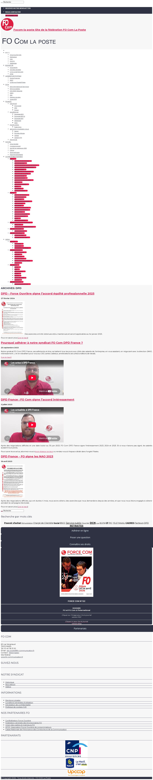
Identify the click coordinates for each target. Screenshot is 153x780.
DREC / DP (17, 224)
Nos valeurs (10, 684)
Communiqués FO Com (21, 284)
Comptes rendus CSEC (20, 237)
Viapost (16, 135)
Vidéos (8, 687)
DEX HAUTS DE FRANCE (21, 161)
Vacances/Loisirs (14, 152)
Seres (15, 123)
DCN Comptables (15, 89)
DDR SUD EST (18, 203)
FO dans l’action (21, 248)
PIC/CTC (12, 61)
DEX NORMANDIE (19, 178)
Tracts (12, 241)
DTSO (11, 74)
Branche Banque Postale (20, 222)
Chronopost (17, 106)
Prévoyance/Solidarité (16, 154)
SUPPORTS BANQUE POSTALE (23, 227)
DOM (15, 269)
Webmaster (14, 653)
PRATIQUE (13, 140)
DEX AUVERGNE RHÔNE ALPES (24, 167)
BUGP (16, 218)
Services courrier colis (19, 129)
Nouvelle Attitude (19, 133)
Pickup (16, 110)
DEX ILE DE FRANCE (20, 184)
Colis (11, 59)
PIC (110, 523)
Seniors (16, 275)
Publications (15, 250)
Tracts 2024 (17, 246)
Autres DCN (13, 99)
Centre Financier (15, 78)
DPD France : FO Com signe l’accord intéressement (37, 399)
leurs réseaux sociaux (44, 451)
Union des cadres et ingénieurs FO (20, 725)
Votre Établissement (14, 157)
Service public (73, 523)
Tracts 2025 (17, 244)
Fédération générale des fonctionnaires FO (23, 723)
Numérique (14, 112)
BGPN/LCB (9, 65)
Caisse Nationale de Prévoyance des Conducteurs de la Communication (36, 729)
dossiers (13, 265)
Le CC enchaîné (19, 258)
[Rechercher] (2, 2)
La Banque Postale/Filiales (17, 82)
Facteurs (139, 523)
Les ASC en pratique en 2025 (18, 148)
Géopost (13, 103)
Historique (9, 682)
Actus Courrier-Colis (15, 55)
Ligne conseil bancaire (16, 72)
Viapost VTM (18, 137)
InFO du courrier (19, 252)
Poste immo (14, 125)
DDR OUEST (18, 199)
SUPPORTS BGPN (19, 220)
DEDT (11, 80)
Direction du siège (15, 97)
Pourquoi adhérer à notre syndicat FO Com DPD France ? (42, 342)
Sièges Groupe (15, 229)
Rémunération (18, 271)
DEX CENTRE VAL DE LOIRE (22, 180)
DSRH (11, 93)
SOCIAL (8, 142)
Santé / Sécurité (19, 278)
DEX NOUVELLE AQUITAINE (22, 171)
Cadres (16, 267)
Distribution (13, 57)
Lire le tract (23, 338)
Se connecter (11, 15)
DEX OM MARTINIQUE (21, 210)
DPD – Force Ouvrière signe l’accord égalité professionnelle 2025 (47, 293)
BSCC (12, 159)
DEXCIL (16, 186)
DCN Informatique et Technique (19, 86)
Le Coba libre (18, 256)
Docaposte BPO (19, 114)
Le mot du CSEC (19, 235)
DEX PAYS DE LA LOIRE (21, 174)
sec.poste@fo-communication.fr (20, 651)
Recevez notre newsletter (18, 8)
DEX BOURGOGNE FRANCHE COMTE (25, 165)
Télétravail (119, 523)
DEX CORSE (17, 205)
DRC (11, 95)
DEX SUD (17, 182)
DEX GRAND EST (19, 163)
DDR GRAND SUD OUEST (22, 201)
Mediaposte (13, 63)
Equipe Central (16, 233)
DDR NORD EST (19, 197)
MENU (7, 239)
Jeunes (16, 273)
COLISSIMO (17, 188)
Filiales (8, 101)
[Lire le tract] (6, 357)
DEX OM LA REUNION (20, 214)
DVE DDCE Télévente (16, 91)
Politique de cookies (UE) (16, 707)
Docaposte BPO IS (19, 116)
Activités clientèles (15, 69)
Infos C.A (16, 263)
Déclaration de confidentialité (18, 705)
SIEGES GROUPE (19, 231)
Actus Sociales (14, 144)
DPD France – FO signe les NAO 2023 (27, 456)
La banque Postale (13, 76)
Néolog (16, 131)
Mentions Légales (12, 700)
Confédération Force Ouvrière (18, 720)
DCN (7, 84)
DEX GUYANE (18, 212)
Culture (12, 150)
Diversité (16, 280)
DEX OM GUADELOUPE (21, 207)
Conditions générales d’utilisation (19, 702)
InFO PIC (17, 254)
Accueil (8, 50)
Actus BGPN (13, 67)
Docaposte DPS (18, 118)
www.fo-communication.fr (12, 657)
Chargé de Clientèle (43, 523)
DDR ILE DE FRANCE (20, 195)
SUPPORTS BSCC (19, 190)
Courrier (85, 523)
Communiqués (15, 282)
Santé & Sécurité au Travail (22, 261)
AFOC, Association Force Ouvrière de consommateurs (28, 727)
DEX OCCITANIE (19, 169)
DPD (15, 108)
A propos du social (15, 146)
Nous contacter (13, 12)
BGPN (12, 193)
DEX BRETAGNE (19, 176)
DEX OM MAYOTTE (19, 216)
